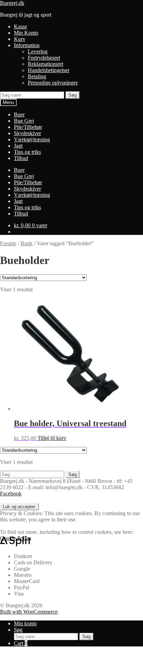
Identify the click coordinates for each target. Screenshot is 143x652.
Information (27, 45)
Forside (8, 243)
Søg (72, 95)
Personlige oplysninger (53, 83)
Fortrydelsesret (44, 58)
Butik (26, 243)
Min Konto (26, 33)
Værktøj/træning (32, 139)
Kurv (19, 39)
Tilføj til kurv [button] (51, 438)
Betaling (37, 76)
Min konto (25, 623)
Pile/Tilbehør (28, 127)
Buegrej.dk (12, 3)
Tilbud (21, 158)
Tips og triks (27, 152)
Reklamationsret (45, 64)
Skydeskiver (27, 133)
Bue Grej (24, 121)
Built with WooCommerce (29, 612)
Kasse (20, 26)
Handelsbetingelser (48, 70)
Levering (38, 51)
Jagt (18, 146)
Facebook (11, 493)
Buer (19, 114)
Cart (20, 643)
